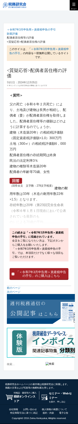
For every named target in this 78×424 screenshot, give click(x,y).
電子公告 (63, 413)
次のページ (13, 291)
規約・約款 (48, 413)
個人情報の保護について (54, 409)
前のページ (13, 287)
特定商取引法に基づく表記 (24, 413)
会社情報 (13, 409)
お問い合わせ (30, 409)
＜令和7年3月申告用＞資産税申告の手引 (31, 29)
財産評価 (12, 33)
